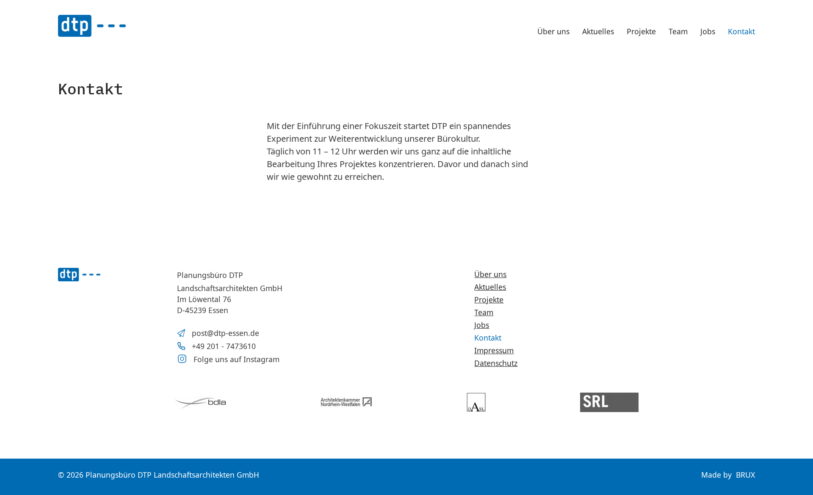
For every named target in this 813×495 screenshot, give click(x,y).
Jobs (707, 31)
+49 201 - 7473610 (224, 346)
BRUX (745, 475)
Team (678, 31)
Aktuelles (598, 31)
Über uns (553, 31)
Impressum (494, 350)
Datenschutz (495, 363)
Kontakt (741, 31)
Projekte (641, 31)
